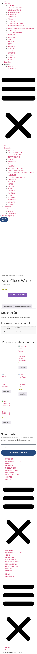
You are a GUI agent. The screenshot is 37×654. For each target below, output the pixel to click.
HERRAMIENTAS (14, 12)
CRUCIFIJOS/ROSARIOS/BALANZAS (21, 28)
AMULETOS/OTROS (15, 8)
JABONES (11, 46)
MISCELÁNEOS (10, 468)
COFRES (11, 51)
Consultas (7, 62)
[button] (18, 107)
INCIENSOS (12, 14)
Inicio (5, 1)
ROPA (10, 44)
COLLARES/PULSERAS (16, 32)
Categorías (7, 3)
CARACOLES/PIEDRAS (16, 26)
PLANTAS (11, 21)
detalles (23, 367)
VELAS (10, 19)
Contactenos (12, 69)
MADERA (11, 42)
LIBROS (10, 39)
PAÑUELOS (12, 30)
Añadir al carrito (17, 295)
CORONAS (11, 37)
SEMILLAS (11, 57)
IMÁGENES (12, 17)
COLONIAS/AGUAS (14, 10)
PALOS (10, 60)
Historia (10, 66)
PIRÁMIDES (12, 55)
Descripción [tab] (8, 306)
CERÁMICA (12, 35)
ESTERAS (11, 53)
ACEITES (11, 5)
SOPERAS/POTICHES (15, 23)
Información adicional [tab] (23, 306)
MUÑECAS (11, 48)
